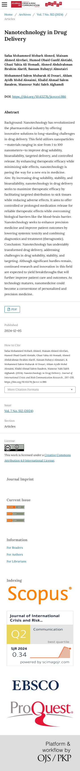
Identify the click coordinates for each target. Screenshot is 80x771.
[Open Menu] (4, 4)
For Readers (15, 548)
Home (8, 14)
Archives (25, 14)
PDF (14, 309)
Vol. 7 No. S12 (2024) (50, 14)
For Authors (15, 554)
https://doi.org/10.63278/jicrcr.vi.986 (39, 97)
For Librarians (16, 561)
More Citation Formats (23, 389)
